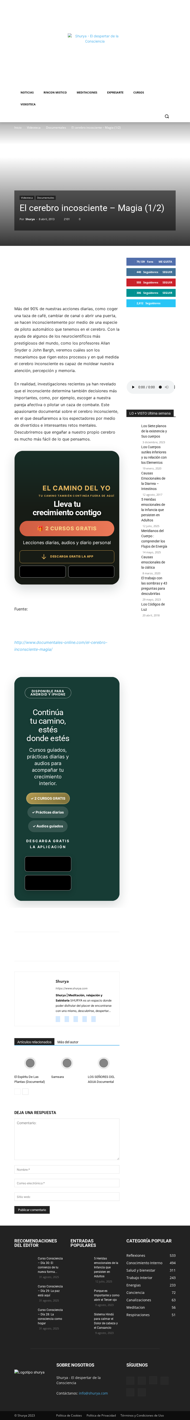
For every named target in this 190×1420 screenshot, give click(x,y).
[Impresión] (106, 951)
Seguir (167, 272)
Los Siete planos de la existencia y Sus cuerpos (154, 431)
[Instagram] (69, 1019)
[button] (167, 116)
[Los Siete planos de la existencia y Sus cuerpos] (132, 433)
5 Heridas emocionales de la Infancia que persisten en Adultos (153, 509)
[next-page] (25, 1092)
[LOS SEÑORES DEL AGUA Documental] (103, 1063)
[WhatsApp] (84, 951)
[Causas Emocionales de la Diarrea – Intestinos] (132, 483)
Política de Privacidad (101, 1415)
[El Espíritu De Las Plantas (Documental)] (30, 1063)
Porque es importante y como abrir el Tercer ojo (106, 1295)
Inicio (18, 127)
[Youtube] (95, 1019)
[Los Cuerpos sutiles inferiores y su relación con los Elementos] (132, 454)
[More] (129, 951)
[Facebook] (49, 951)
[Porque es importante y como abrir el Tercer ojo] (80, 1296)
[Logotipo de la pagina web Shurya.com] (95, 60)
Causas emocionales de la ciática (153, 562)
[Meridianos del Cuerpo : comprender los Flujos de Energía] (132, 545)
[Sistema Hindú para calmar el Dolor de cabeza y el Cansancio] (80, 1319)
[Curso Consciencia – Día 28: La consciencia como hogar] (24, 1315)
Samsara (57, 1077)
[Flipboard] (142, 1381)
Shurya (30, 219)
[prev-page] (17, 1092)
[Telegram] (118, 951)
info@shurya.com (93, 1393)
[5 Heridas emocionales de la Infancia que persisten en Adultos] (132, 527)
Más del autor (67, 1042)
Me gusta (165, 261)
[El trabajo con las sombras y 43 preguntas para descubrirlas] (132, 585)
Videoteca (34, 127)
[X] (61, 951)
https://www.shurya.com (72, 988)
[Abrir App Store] (91, 572)
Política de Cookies (69, 1415)
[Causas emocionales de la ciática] (132, 564)
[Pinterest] (72, 951)
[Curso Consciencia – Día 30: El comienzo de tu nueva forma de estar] (24, 1263)
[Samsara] (67, 1063)
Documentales (56, 127)
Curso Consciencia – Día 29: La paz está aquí (50, 1291)
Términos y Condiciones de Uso (142, 1415)
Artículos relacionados (34, 1042)
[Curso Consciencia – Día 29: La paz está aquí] (24, 1291)
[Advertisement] (95, 16)
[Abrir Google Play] (43, 572)
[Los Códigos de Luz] (132, 609)
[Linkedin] (95, 951)
